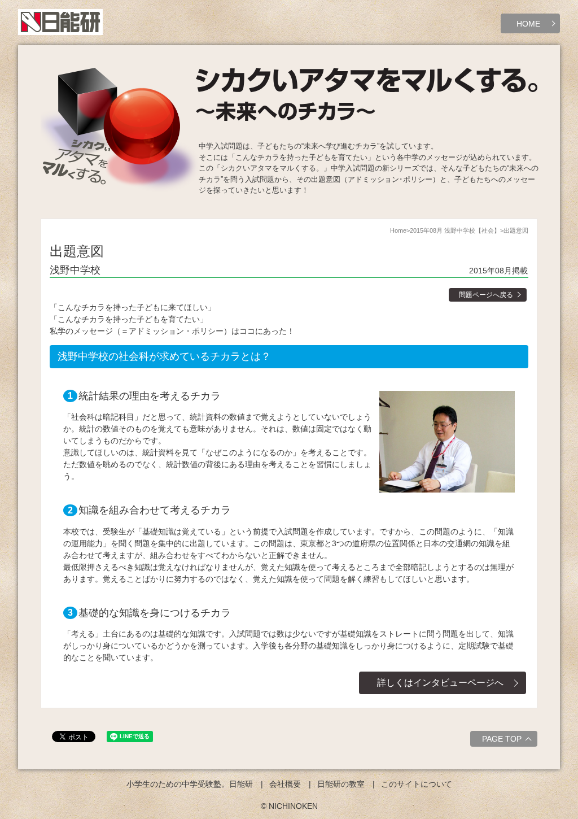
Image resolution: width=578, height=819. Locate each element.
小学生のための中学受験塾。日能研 (189, 783)
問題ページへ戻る (486, 295)
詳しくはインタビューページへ (440, 682)
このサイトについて (416, 783)
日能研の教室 (341, 783)
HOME (528, 23)
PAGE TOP (502, 738)
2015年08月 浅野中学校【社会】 (455, 230)
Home (398, 230)
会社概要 (285, 783)
